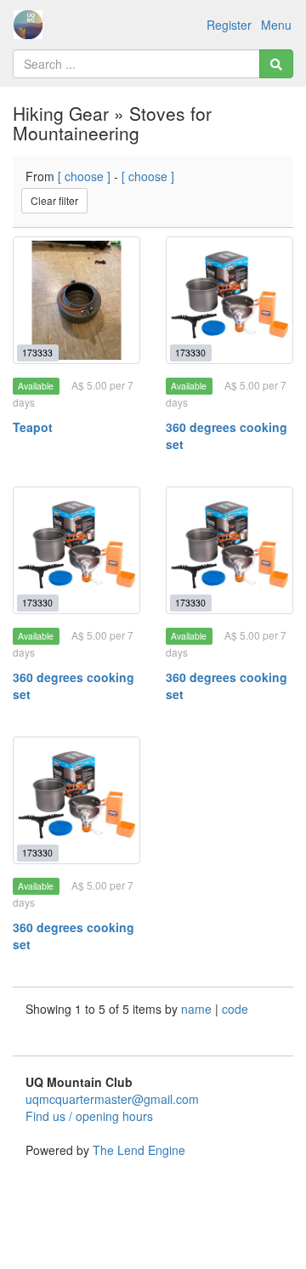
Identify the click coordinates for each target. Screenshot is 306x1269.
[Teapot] (76, 300)
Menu (276, 24)
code (235, 1008)
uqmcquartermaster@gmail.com (112, 1098)
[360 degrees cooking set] (229, 300)
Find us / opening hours (89, 1115)
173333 (37, 352)
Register (229, 24)
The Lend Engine (139, 1149)
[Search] (276, 63)
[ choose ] (84, 176)
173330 (190, 352)
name (198, 1008)
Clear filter (54, 200)
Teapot (33, 426)
